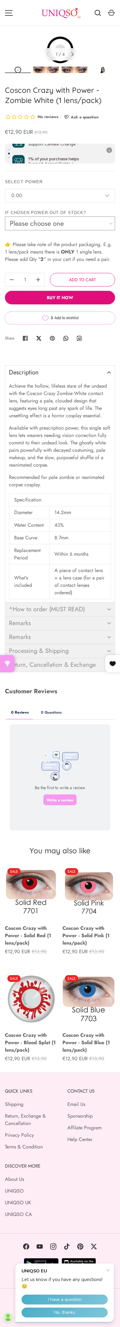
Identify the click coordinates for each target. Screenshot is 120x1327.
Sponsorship (80, 1115)
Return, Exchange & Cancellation (25, 1119)
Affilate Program (84, 1127)
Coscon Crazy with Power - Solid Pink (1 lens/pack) (86, 935)
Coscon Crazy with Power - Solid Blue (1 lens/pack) (86, 1042)
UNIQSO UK (18, 1202)
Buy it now (60, 298)
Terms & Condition (24, 1146)
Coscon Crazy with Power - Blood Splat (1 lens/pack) (30, 1042)
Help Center (79, 1139)
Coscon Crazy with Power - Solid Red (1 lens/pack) (28, 935)
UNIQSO (14, 1190)
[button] (60, 372)
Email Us (76, 1104)
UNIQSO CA (18, 1214)
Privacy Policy (19, 1135)
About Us (14, 1179)
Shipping (14, 1104)
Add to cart (82, 280)
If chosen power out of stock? (45, 212)
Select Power (24, 181)
